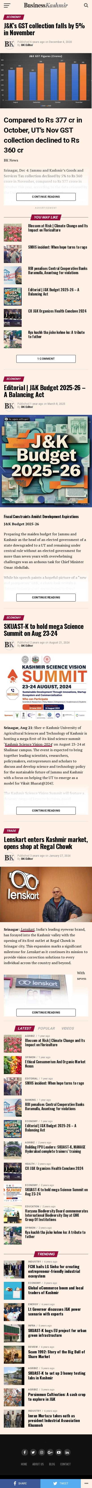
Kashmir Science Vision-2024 (28, 744)
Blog (52, 1464)
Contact (65, 1464)
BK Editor (27, 45)
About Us (38, 1464)
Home (24, 1464)
